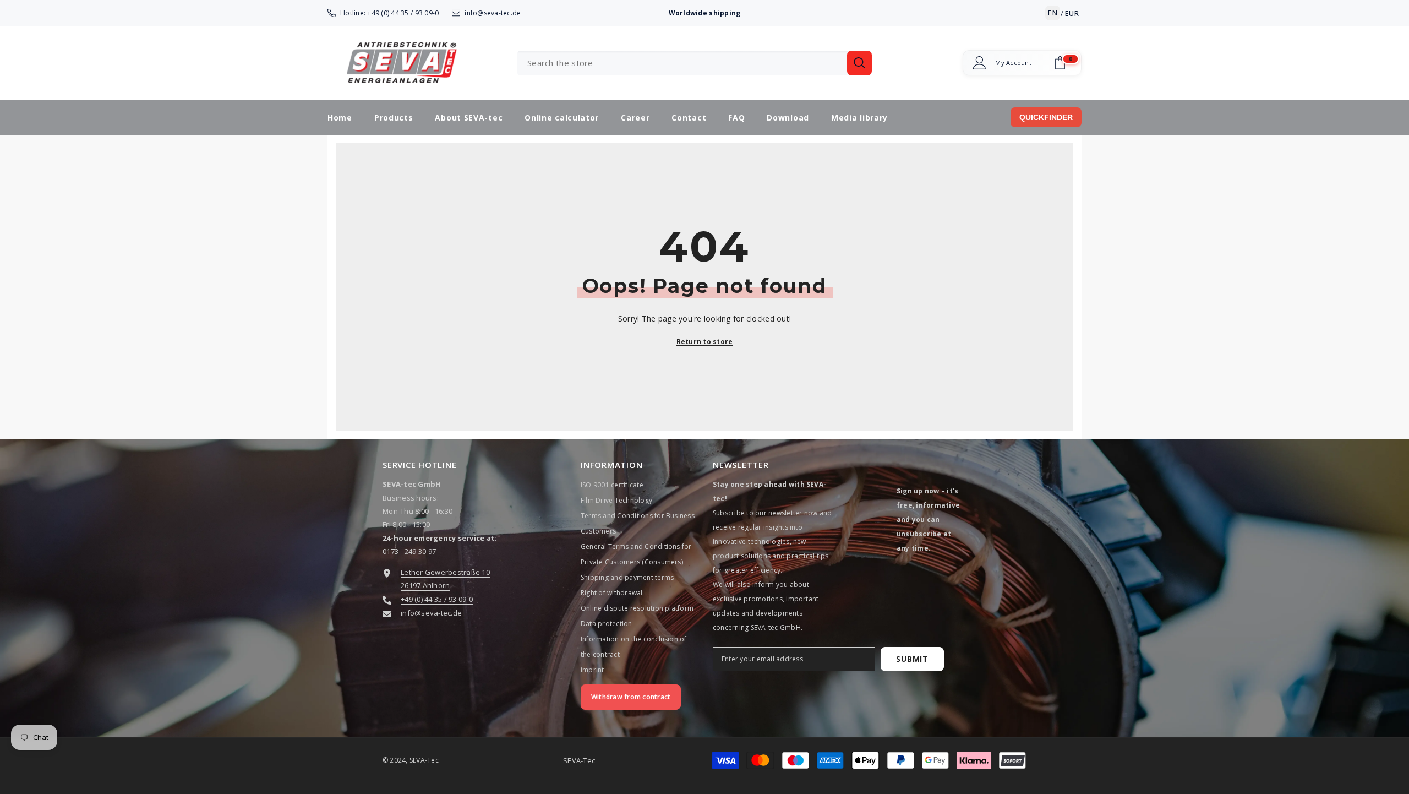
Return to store (704, 341)
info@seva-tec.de (493, 13)
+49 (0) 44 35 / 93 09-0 (403, 13)
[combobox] (682, 63)
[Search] (694, 63)
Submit (912, 659)
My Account (1013, 63)
